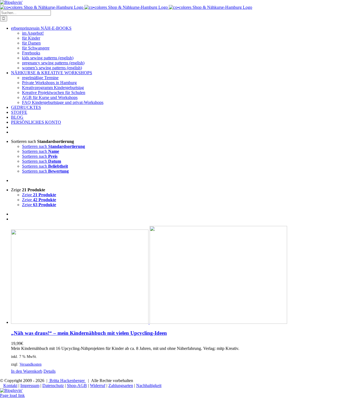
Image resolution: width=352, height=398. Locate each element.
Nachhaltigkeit (148, 385)
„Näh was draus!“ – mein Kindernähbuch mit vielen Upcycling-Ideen (89, 333)
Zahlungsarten (120, 385)
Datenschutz (53, 385)
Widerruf (97, 385)
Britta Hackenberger (67, 380)
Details (49, 371)
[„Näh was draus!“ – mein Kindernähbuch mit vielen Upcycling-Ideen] (181, 275)
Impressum (29, 385)
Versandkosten (31, 364)
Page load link (12, 395)
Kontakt (10, 385)
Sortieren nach (53, 146)
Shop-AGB (77, 385)
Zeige (39, 194)
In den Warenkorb (26, 371)
